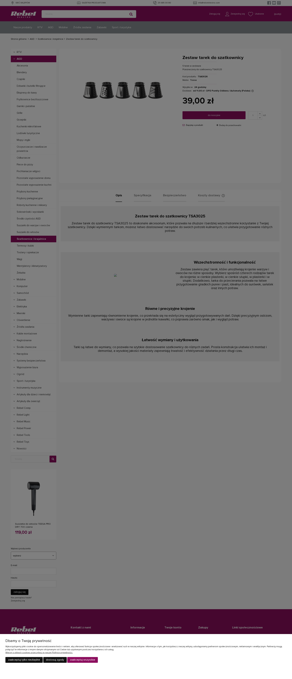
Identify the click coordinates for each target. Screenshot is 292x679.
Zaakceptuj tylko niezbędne (24, 659)
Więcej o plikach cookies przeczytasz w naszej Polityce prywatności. (39, 653)
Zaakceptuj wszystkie (82, 659)
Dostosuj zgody (55, 659)
